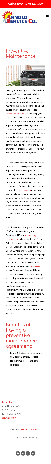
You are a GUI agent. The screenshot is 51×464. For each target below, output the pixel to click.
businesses (35, 266)
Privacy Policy (8, 402)
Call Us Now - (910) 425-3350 (25, 4)
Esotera (24, 429)
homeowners (25, 190)
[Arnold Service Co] (19, 16)
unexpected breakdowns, (17, 114)
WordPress (36, 429)
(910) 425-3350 (9, 418)
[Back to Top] (25, 452)
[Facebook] (18, 453)
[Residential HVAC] (33, 453)
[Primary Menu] (47, 16)
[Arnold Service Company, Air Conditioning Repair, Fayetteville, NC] (12, 388)
